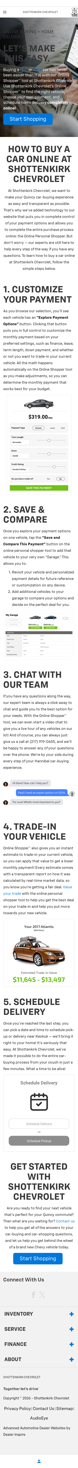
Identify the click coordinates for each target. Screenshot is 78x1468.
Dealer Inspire (14, 1435)
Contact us (65, 1221)
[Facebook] (33, 1295)
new (24, 70)
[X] (42, 1295)
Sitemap (64, 1409)
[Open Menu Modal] (5, 12)
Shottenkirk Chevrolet (51, 1398)
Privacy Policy (17, 1409)
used (37, 70)
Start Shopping (28, 119)
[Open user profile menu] (39, 1461)
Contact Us (43, 1409)
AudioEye (39, 1418)
